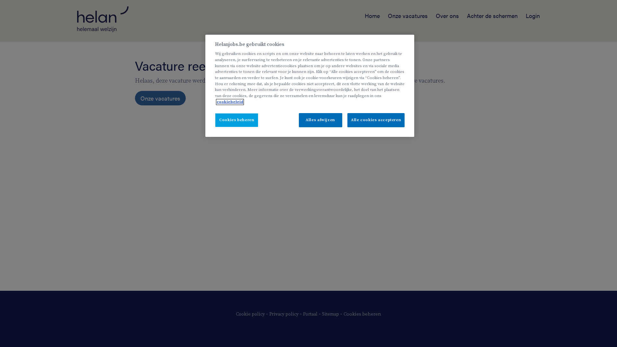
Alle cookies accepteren (376, 120)
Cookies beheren (236, 120)
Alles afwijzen (320, 120)
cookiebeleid (230, 102)
